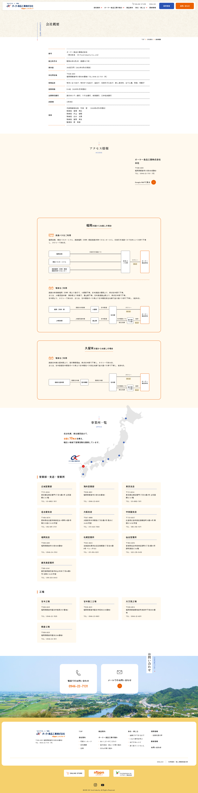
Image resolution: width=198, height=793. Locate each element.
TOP (80, 731)
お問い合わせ (185, 6)
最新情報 (152, 7)
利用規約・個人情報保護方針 (178, 762)
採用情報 (166, 6)
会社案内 (97, 7)
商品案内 (129, 7)
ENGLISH (160, 762)
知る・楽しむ (140, 7)
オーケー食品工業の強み (113, 7)
